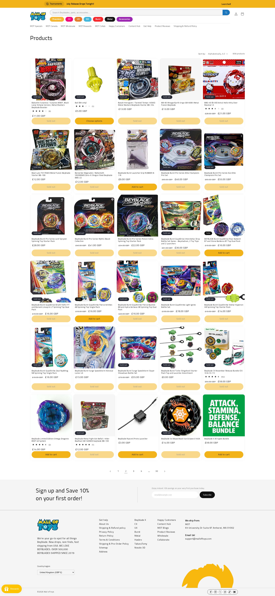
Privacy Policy (106, 532)
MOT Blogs (163, 528)
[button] (242, 14)
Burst (98, 19)
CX (69, 19)
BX (87, 19)
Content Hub (164, 524)
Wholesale (162, 536)
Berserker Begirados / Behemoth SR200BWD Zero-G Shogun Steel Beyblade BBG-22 (93, 175)
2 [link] (126, 471)
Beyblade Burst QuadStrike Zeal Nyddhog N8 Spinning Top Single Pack (50, 372)
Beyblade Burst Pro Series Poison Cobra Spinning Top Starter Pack (135, 240)
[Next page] (164, 471)
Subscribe (207, 495)
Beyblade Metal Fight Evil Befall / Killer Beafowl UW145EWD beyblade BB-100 (92, 440)
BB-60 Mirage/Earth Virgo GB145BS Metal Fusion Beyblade (180, 104)
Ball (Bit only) (81, 103)
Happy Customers (166, 520)
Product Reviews (166, 532)
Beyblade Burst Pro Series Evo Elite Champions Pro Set (220, 174)
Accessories (124, 19)
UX (78, 19)
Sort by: (201, 53)
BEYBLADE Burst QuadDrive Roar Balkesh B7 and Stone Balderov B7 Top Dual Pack (222, 240)
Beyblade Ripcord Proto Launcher (133, 439)
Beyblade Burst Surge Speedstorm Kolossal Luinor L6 (94, 372)
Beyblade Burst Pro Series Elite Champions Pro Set (180, 174)
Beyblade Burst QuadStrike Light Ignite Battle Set (178, 306)
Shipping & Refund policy (112, 528)
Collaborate (163, 540)
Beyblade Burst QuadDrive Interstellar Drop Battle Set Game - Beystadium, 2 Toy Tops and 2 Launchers (180, 241)
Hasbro (138, 540)
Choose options (94, 121)
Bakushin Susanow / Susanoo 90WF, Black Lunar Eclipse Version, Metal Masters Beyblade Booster (50, 105)
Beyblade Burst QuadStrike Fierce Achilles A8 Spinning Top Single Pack (93, 306)
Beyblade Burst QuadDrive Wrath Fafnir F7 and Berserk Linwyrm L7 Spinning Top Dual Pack (50, 307)
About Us (104, 524)
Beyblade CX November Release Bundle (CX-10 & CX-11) (223, 372)
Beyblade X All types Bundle (216, 439)
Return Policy (106, 536)
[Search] (226, 12)
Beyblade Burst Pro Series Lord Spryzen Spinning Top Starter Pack (49, 240)
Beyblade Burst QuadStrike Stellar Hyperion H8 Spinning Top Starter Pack (223, 306)
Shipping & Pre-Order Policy (114, 544)
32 (157, 471)
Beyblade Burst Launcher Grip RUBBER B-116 (136, 174)
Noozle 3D (139, 548)
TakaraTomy (140, 544)
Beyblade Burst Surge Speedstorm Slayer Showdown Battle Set (136, 372)
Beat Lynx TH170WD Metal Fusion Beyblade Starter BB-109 (51, 174)
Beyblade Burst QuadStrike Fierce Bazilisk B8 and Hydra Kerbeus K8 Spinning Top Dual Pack (137, 307)
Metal (110, 19)
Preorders (56, 19)
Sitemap (103, 548)
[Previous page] (110, 471)
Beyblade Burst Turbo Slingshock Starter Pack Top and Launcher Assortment (179, 372)
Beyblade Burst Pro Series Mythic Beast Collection (92, 240)
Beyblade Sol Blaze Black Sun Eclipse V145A (180, 439)
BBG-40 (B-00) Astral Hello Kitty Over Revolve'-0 (220, 104)
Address (103, 552)
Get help (103, 520)
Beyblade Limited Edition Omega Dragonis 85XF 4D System (50, 440)
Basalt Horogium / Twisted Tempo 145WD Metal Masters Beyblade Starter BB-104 (136, 104)
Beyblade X (140, 520)
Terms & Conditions (109, 540)
